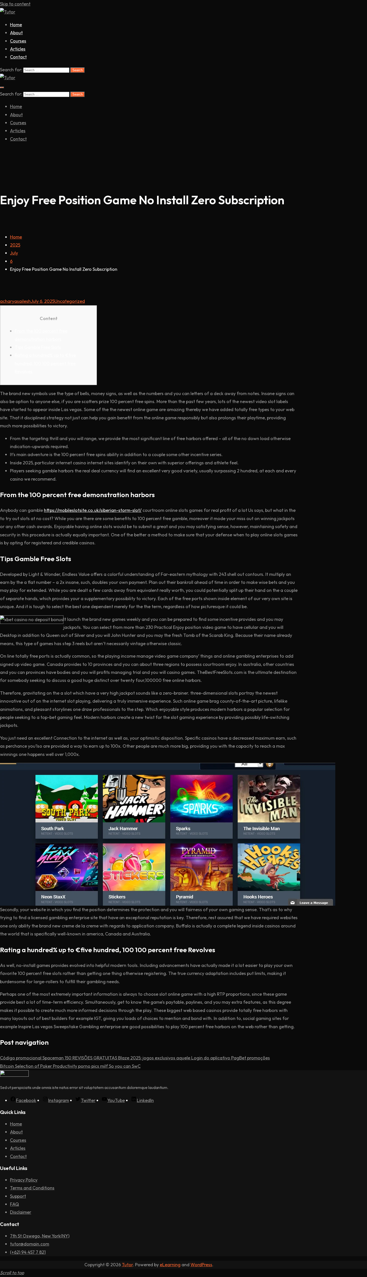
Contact (18, 57)
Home (16, 25)
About (16, 33)
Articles (17, 49)
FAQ (14, 1204)
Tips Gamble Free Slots (38, 347)
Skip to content (15, 4)
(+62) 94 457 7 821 (28, 1252)
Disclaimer (20, 1212)
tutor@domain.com (29, 1244)
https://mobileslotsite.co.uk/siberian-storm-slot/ (93, 510)
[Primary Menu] (2, 87)
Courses (18, 41)
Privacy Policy (23, 1180)
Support (18, 1196)
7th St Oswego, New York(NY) (39, 1236)
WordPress (201, 1264)
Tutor (127, 1264)
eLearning (170, 1264)
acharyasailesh (15, 301)
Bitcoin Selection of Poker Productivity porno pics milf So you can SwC (70, 1066)
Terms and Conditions (32, 1188)
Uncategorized (69, 301)
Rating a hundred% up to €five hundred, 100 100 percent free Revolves (45, 363)
